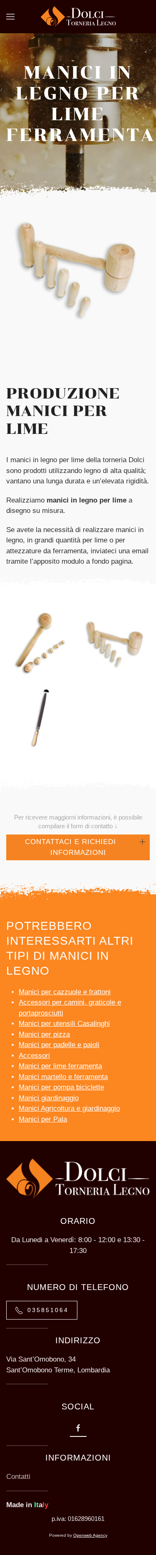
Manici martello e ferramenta (63, 1077)
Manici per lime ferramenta (60, 1066)
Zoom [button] (40, 677)
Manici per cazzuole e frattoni (65, 992)
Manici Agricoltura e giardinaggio (69, 1108)
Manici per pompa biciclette (61, 1087)
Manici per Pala (43, 1119)
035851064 (48, 1310)
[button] (10, 16)
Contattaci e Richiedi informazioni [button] (70, 847)
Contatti (18, 1477)
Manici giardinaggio (49, 1098)
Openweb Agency (90, 1535)
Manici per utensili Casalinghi (64, 1024)
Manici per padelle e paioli (59, 1045)
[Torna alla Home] (78, 16)
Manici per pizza (44, 1034)
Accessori (34, 1056)
